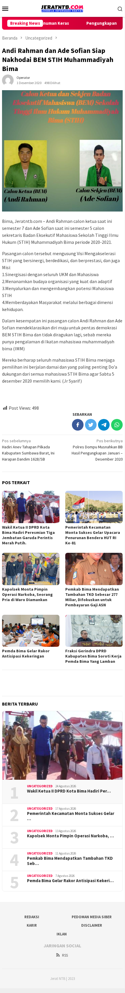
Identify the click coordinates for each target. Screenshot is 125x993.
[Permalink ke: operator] (8, 80)
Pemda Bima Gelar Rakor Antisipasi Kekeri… (70, 880)
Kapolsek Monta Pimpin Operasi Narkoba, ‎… (70, 836)
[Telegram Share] (104, 425)
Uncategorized (39, 786)
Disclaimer (91, 925)
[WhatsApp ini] (117, 425)
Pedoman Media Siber (92, 916)
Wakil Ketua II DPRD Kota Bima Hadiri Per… (69, 791)
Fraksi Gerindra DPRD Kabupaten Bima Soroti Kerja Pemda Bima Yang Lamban (93, 656)
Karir (32, 925)
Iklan (62, 934)
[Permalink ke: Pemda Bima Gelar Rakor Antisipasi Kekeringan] (30, 631)
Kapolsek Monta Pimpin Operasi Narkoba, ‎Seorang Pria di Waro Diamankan (27, 594)
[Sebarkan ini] (78, 425)
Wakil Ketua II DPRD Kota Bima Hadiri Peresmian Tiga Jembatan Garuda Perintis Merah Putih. (28, 535)
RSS (65, 955)
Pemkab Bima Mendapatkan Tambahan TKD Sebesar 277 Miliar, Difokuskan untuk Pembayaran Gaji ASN (92, 597)
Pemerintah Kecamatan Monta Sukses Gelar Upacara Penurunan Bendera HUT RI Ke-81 (92, 535)
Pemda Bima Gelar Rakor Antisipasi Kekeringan (26, 653)
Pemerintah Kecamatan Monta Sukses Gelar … (70, 816)
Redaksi (31, 916)
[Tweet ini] (91, 425)
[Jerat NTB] (62, 7)
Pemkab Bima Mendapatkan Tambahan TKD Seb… (70, 861)
